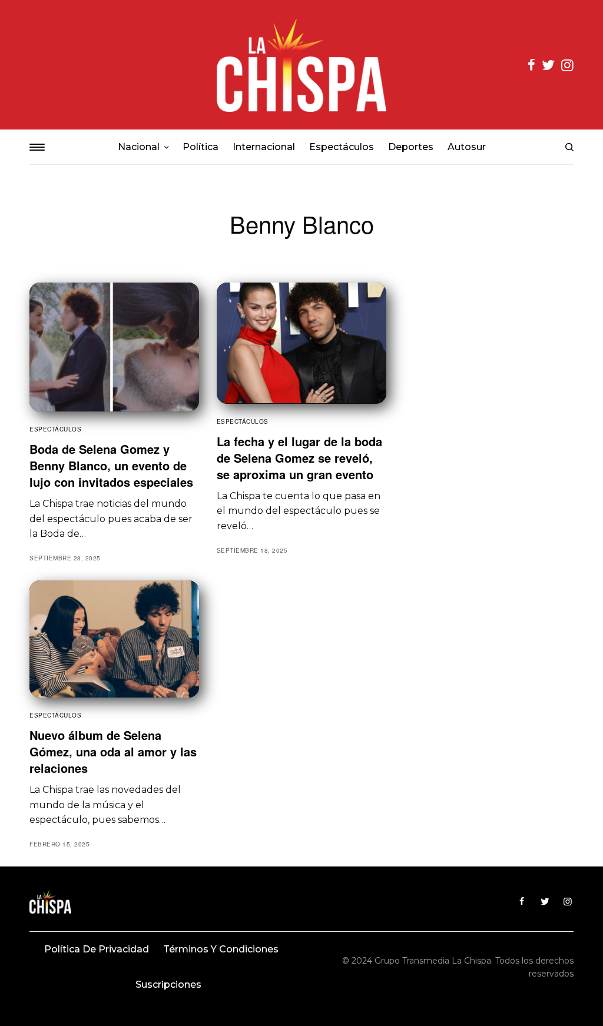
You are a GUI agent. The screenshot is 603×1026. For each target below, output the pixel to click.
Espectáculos (55, 429)
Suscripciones (168, 984)
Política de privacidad (96, 949)
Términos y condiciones (221, 949)
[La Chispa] (301, 65)
